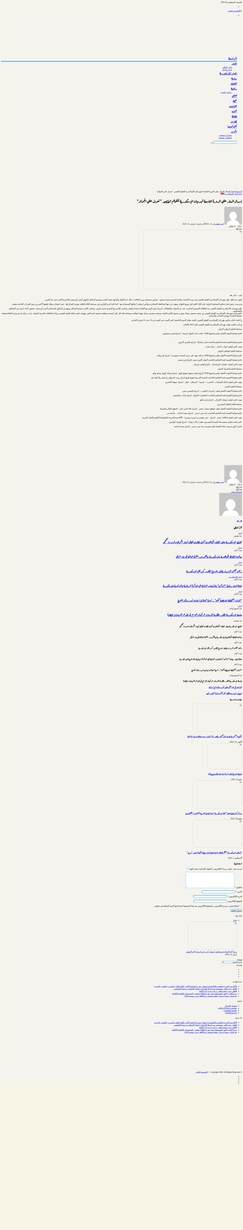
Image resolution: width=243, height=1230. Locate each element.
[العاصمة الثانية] (235, 11)
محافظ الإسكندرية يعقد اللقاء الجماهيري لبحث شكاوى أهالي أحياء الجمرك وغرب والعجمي (202, 542)
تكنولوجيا (232, 126)
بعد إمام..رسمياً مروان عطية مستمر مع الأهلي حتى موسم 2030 (210, 996)
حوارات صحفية (225, 135)
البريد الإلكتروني (234, 896)
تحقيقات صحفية (225, 138)
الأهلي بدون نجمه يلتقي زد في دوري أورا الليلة (218, 991)
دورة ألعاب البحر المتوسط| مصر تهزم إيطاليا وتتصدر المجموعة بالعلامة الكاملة (204, 994)
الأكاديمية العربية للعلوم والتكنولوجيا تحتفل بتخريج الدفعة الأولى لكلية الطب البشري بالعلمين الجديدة (195, 986)
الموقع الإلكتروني (235, 901)
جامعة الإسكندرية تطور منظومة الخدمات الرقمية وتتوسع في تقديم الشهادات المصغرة (205, 614)
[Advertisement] (166, 36)
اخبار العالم (227, 67)
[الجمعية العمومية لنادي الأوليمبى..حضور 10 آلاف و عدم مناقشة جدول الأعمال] (217, 731)
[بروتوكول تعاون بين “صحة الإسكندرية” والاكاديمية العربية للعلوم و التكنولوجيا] (217, 808)
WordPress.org (231, 1013)
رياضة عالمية (226, 92)
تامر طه (220, 224)
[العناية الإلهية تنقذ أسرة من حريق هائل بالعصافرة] (224, 768)
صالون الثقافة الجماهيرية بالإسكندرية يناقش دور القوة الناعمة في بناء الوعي (209, 556)
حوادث (233, 106)
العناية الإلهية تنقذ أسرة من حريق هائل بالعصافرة (225, 774)
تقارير (233, 121)
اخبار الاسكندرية (228, 73)
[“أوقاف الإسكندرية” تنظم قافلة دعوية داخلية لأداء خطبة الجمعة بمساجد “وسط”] (217, 847)
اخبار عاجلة (227, 70)
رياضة (234, 88)
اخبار (234, 63)
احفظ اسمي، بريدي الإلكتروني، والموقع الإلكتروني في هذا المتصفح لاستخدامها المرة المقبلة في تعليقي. (196, 906)
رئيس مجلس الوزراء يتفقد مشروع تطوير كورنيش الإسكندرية (214, 571)
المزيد (234, 131)
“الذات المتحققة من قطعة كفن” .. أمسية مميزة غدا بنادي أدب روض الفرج (210, 600)
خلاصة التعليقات (230, 1010)
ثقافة (234, 116)
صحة (235, 101)
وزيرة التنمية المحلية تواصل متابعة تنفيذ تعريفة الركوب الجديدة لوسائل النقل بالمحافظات (211, 951)
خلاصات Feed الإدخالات (227, 1008)
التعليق (238, 887)
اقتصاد (234, 83)
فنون (234, 111)
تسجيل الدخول (231, 1006)
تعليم (234, 96)
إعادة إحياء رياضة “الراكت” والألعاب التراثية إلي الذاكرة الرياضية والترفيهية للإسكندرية (202, 585)
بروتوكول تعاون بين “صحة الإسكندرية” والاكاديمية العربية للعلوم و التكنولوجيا (214, 813)
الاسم (239, 892)
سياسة (234, 78)
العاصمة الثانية (202, 1072)
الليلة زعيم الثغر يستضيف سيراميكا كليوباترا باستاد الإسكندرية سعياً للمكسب (205, 989)
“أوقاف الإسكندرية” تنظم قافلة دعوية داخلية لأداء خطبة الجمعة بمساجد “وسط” (214, 852)
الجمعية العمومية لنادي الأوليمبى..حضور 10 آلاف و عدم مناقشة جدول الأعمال (214, 736)
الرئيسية (232, 58)
